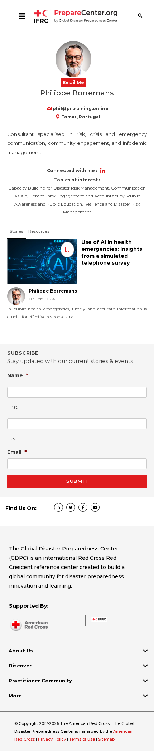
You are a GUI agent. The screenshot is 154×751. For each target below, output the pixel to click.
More (15, 695)
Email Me (73, 82)
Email (17, 451)
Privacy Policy (52, 739)
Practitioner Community (40, 680)
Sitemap (106, 739)
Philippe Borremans (53, 291)
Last (13, 438)
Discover (20, 665)
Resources (38, 231)
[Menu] (22, 16)
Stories (16, 231)
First (13, 407)
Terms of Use (82, 739)
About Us (21, 650)
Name (17, 375)
